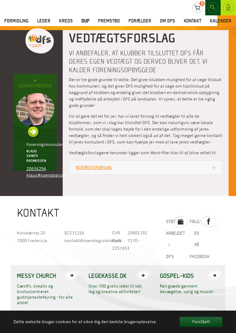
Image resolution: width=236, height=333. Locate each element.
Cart (197, 7)
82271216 (74, 233)
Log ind (226, 7)
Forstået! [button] (201, 322)
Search (213, 7)
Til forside (39, 41)
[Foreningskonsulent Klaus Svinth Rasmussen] (35, 115)
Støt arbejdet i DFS (175, 239)
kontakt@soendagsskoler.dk (82, 240)
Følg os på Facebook (200, 239)
